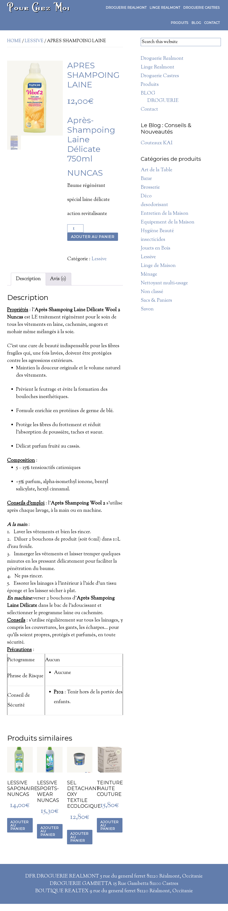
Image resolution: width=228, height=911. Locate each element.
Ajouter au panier (92, 236)
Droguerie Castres (160, 76)
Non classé (152, 291)
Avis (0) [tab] (58, 279)
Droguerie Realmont (162, 58)
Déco (146, 196)
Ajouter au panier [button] (19, 825)
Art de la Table (156, 170)
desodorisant (154, 205)
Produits (150, 84)
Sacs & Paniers (156, 300)
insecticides (153, 239)
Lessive (34, 41)
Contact (149, 109)
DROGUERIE (163, 100)
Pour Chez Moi (38, 7)
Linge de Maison (158, 265)
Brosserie (150, 187)
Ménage (149, 274)
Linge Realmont (157, 67)
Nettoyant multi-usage (164, 283)
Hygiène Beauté (157, 231)
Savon (147, 309)
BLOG (148, 93)
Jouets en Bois (155, 248)
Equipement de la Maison (167, 222)
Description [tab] (28, 279)
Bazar (146, 178)
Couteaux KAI (157, 143)
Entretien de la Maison (164, 213)
